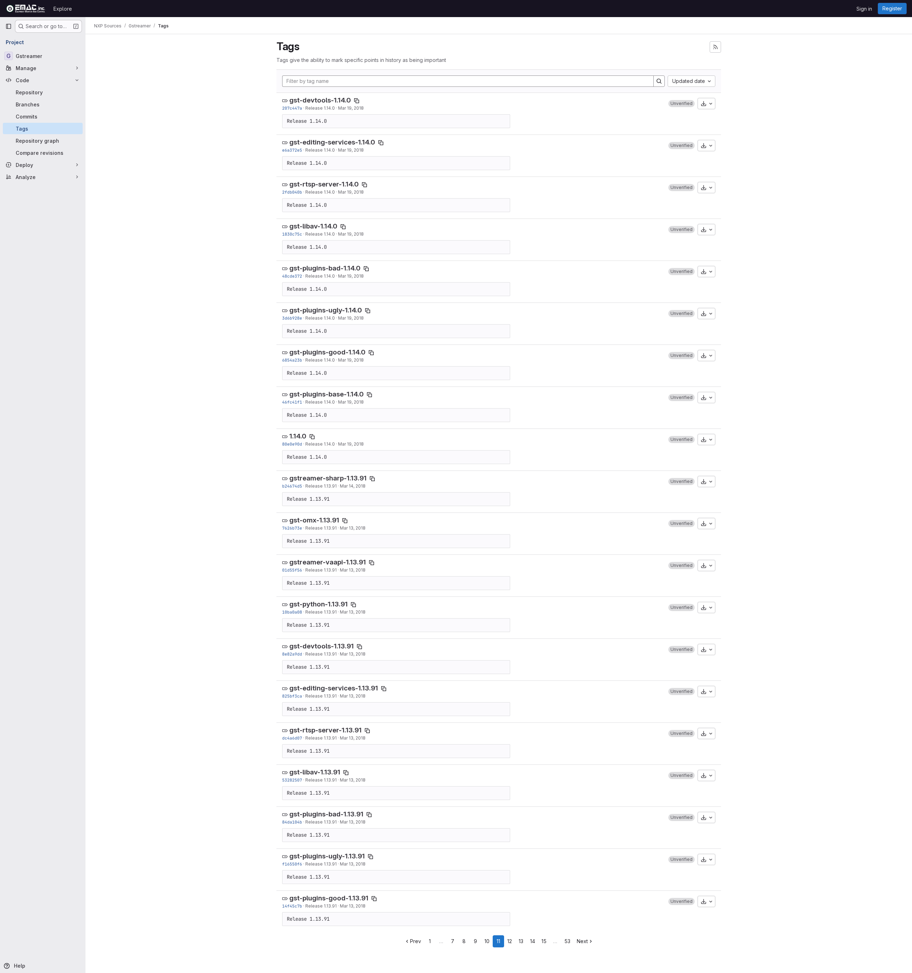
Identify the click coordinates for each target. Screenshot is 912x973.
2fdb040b (292, 192)
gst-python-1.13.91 (318, 604)
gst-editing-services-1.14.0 (332, 142)
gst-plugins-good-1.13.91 (328, 898)
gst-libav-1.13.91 (314, 772)
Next (582, 941)
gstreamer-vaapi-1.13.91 (327, 562)
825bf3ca (292, 696)
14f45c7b (292, 906)
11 (498, 941)
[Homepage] (26, 8)
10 (486, 941)
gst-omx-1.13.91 (314, 520)
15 (544, 941)
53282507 (292, 780)
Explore (62, 9)
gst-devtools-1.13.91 (321, 646)
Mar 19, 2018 (351, 108)
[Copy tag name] (356, 100)
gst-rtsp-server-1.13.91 (325, 730)
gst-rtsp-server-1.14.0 (324, 184)
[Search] (659, 81)
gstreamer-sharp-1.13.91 (328, 478)
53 (567, 941)
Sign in (864, 9)
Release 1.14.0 (320, 108)
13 (521, 941)
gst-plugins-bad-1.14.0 (325, 268)
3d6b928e (292, 318)
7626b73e (292, 528)
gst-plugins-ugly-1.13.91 (327, 856)
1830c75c (292, 234)
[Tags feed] (715, 47)
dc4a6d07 (292, 738)
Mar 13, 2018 (353, 528)
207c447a (292, 108)
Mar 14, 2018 (353, 486)
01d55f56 (292, 570)
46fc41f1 (292, 402)
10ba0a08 (292, 612)
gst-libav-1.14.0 (313, 226)
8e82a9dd (292, 654)
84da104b (292, 822)
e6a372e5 (292, 150)
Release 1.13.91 (321, 486)
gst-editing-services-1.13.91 (333, 688)
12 (509, 941)
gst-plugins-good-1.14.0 (327, 352)
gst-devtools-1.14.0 (320, 100)
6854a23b (292, 360)
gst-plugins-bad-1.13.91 (326, 814)
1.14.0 (297, 436)
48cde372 (292, 276)
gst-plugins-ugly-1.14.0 (325, 310)
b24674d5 (292, 486)
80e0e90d (292, 444)
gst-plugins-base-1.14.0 (326, 394)
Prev (415, 941)
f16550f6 (292, 864)
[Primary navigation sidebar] (8, 26)
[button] (681, 103)
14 (532, 941)
